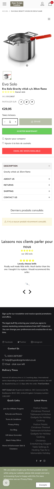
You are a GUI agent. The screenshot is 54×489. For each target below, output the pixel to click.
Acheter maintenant (27, 131)
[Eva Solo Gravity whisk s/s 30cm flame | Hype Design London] (27, 41)
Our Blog (13, 430)
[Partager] (21, 102)
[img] (27, 250)
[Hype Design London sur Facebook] (36, 460)
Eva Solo (9, 84)
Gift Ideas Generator (13, 435)
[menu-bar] (5, 4)
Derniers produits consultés (27, 210)
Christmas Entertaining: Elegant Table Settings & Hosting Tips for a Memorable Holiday (40, 446)
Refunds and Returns (13, 414)
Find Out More (43, 384)
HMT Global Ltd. (8, 390)
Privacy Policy (13, 424)
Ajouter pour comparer (15, 138)
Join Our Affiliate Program (13, 409)
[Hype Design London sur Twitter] (40, 460)
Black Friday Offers (13, 440)
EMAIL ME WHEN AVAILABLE (27, 151)
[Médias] (49, 19)
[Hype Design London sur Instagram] (44, 460)
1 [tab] (27, 65)
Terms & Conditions (13, 419)
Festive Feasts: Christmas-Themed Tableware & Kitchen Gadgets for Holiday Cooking (40, 414)
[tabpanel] (27, 41)
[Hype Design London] (17, 3)
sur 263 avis (27, 253)
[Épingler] (32, 102)
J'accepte (43, 485)
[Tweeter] (26, 102)
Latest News (40, 400)
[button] (4, 122)
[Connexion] (42, 4)
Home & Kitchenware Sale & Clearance (13, 447)
